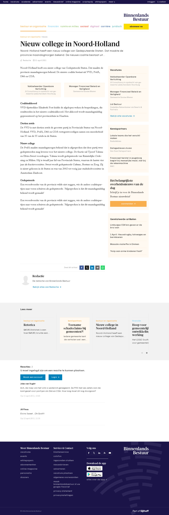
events (48, 2)
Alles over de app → (97, 480)
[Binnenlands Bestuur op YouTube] (110, 453)
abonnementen (28, 465)
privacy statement (62, 491)
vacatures (14, 2)
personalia (26, 473)
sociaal (84, 26)
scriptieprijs (88, 2)
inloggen (151, 2)
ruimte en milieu (69, 26)
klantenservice (61, 452)
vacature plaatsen (63, 473)
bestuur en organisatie (33, 26)
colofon (57, 456)
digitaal (94, 26)
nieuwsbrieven (60, 465)
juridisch (117, 26)
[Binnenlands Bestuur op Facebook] (89, 453)
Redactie (26, 61)
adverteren (37, 2)
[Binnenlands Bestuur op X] (94, 453)
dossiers (24, 477)
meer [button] (111, 2)
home (5, 2)
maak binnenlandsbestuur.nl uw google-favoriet (66, 484)
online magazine (73, 2)
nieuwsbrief (58, 2)
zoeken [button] (162, 2)
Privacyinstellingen (63, 495)
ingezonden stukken (63, 461)
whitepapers (101, 2)
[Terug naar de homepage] (136, 17)
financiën (53, 26)
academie (25, 2)
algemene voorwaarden (65, 477)
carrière (105, 26)
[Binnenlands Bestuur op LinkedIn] (99, 453)
